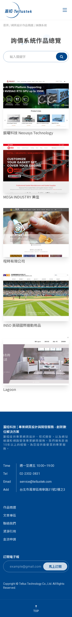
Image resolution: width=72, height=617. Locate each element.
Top (36, 611)
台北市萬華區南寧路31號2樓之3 (42, 489)
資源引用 (9, 531)
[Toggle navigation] (65, 10)
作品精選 (9, 507)
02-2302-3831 (30, 474)
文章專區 (9, 515)
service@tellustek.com (36, 482)
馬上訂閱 (55, 566)
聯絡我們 (9, 523)
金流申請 (9, 539)
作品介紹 (36, 106)
